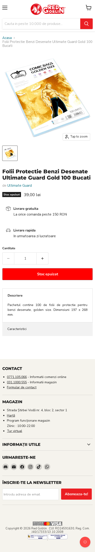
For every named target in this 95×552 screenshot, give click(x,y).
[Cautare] (86, 23)
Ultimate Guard (19, 185)
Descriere (15, 295)
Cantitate (8, 248)
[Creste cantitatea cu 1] (42, 258)
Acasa (7, 38)
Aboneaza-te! (76, 494)
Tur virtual (14, 431)
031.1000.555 (17, 382)
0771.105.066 (17, 377)
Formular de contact (21, 387)
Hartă (11, 415)
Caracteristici (17, 329)
